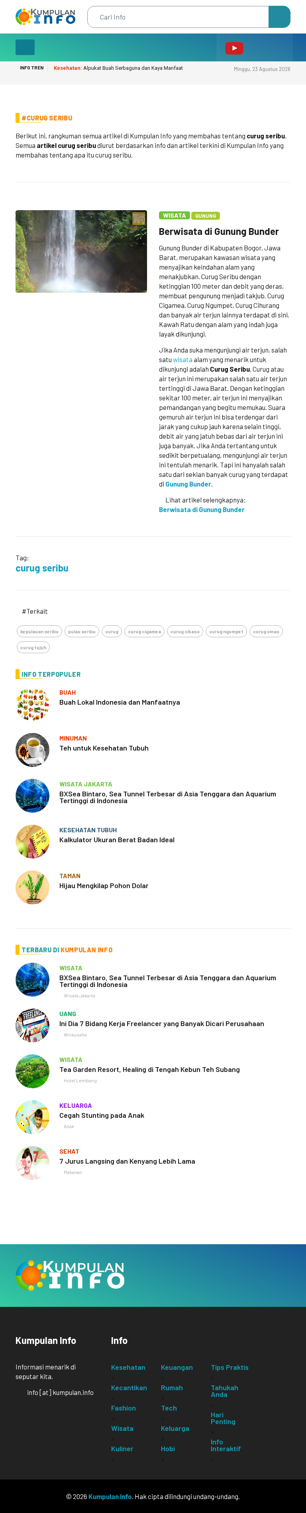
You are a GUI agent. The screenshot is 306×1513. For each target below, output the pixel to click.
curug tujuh (33, 647)
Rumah (172, 1387)
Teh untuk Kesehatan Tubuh (104, 747)
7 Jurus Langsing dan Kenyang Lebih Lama (127, 1160)
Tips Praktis (230, 1367)
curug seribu (42, 567)
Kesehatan (128, 1367)
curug (111, 631)
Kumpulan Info (110, 1496)
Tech (169, 1407)
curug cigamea (144, 631)
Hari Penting (223, 1418)
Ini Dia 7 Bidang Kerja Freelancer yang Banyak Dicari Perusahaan (161, 1023)
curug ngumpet (226, 631)
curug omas (266, 631)
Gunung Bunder (188, 484)
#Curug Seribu (47, 118)
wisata (182, 359)
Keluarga (175, 1428)
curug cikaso (185, 631)
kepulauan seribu (39, 631)
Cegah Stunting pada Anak (101, 1115)
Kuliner (122, 1448)
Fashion (123, 1407)
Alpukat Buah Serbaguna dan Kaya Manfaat (118, 68)
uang (67, 1013)
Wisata (174, 215)
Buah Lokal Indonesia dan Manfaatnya (119, 701)
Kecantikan (129, 1387)
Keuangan (177, 1367)
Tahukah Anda (224, 1391)
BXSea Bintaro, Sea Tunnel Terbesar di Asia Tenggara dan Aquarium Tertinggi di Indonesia (167, 797)
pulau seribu (82, 631)
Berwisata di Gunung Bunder (219, 231)
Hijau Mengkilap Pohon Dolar (104, 885)
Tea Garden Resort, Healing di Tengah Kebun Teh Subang (149, 1069)
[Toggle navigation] (25, 47)
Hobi (168, 1448)
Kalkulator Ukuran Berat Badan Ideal (117, 839)
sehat (69, 1151)
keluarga (75, 1105)
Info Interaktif (226, 1445)
